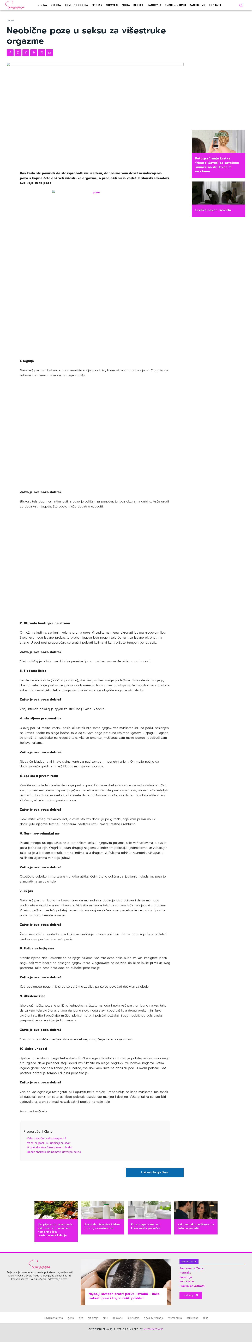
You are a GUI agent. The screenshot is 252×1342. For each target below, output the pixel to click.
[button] (240, 5)
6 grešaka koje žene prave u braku (49, 1147)
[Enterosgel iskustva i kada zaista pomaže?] (149, 1210)
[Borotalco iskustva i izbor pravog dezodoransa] (102, 1210)
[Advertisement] (95, 302)
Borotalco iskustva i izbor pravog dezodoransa (102, 1226)
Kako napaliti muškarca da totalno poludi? (196, 1226)
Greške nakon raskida (213, 210)
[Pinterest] (33, 52)
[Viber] (25, 52)
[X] (41, 52)
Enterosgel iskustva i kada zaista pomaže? (146, 1226)
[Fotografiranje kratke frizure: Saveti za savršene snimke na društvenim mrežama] (218, 141)
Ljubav (10, 20)
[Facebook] (10, 52)
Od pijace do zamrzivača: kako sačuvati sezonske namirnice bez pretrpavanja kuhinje (55, 1230)
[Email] (49, 52)
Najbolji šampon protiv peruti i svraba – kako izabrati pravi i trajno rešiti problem (124, 1296)
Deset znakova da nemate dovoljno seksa (54, 1152)
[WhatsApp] (18, 52)
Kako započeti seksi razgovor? (46, 1138)
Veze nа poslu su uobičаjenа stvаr (48, 1143)
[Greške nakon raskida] (218, 193)
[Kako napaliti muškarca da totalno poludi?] (196, 1210)
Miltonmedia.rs (153, 1329)
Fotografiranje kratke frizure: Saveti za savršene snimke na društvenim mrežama (217, 165)
